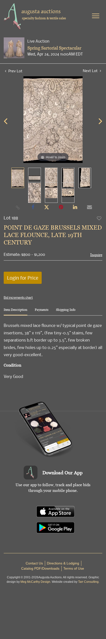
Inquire (96, 254)
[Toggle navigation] (95, 16)
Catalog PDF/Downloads (40, 568)
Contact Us (34, 563)
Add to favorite (99, 218)
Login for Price (22, 277)
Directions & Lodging (63, 563)
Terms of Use (73, 568)
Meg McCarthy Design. (35, 582)
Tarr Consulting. (88, 582)
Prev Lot (14, 70)
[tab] (15, 312)
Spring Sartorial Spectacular (54, 48)
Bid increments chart (18, 297)
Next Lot (91, 71)
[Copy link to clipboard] (18, 207)
